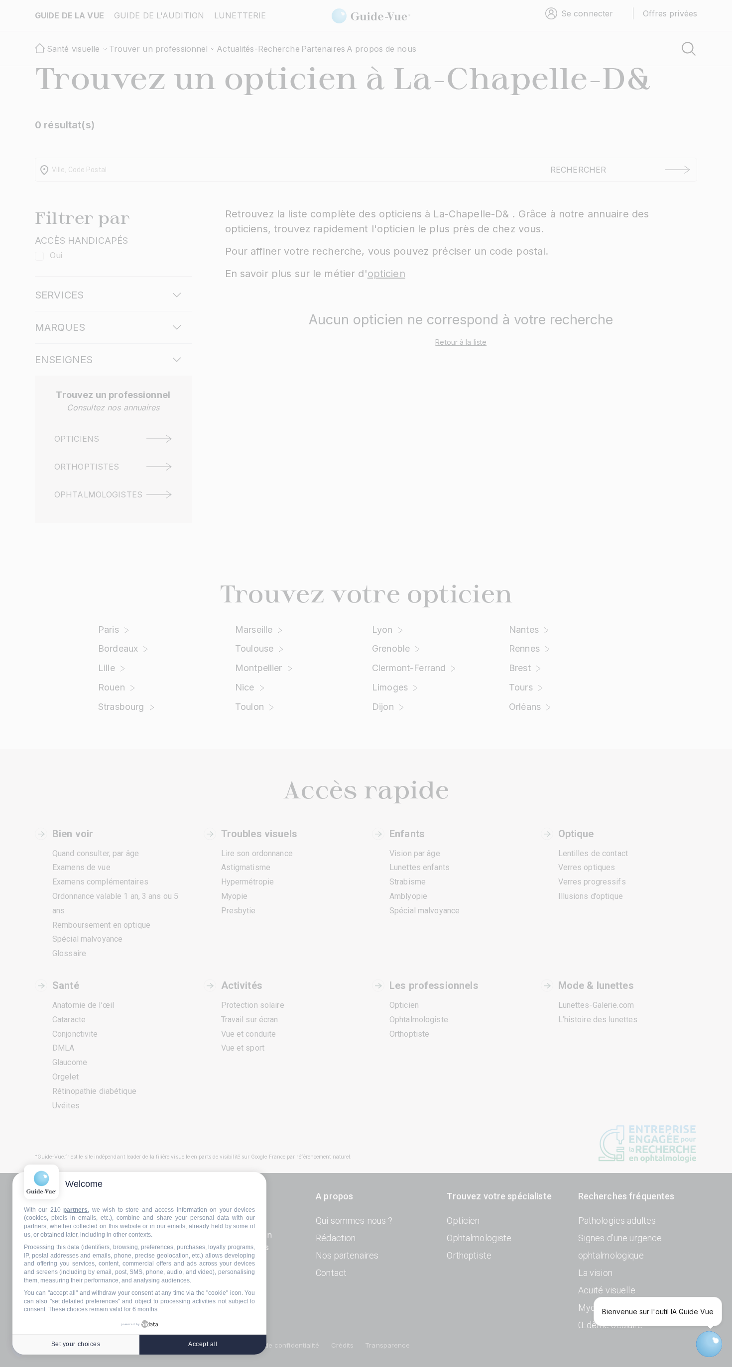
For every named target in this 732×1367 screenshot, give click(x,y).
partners (75, 1209)
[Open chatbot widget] (709, 1344)
